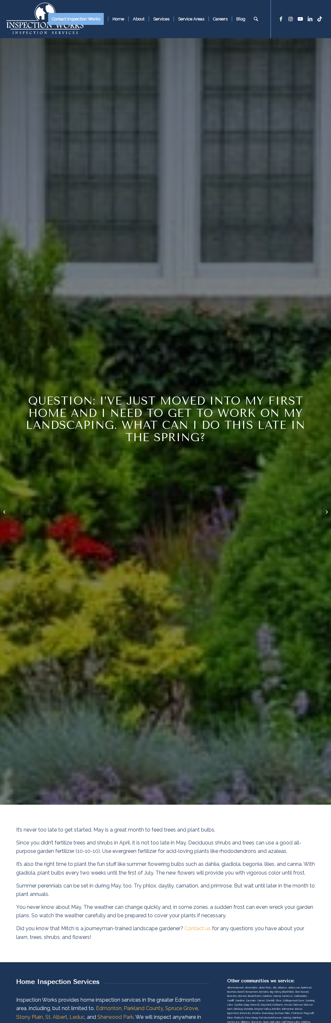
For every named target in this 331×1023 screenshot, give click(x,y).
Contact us (198, 928)
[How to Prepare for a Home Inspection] (5, 511)
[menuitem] (78, 19)
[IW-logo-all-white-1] (44, 19)
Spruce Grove (181, 1008)
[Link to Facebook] (281, 19)
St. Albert (56, 1017)
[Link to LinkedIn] (310, 19)
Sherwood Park (115, 1017)
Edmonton (109, 1008)
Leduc (77, 1017)
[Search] (256, 19)
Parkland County (143, 1008)
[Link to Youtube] (300, 19)
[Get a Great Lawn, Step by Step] (326, 511)
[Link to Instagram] (290, 19)
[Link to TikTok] (320, 19)
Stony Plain (29, 1017)
